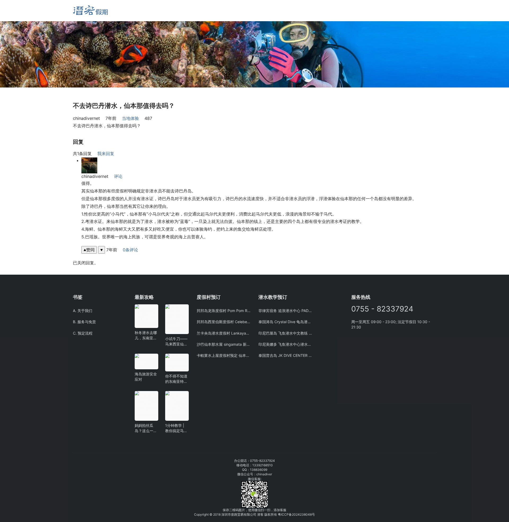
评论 (118, 176)
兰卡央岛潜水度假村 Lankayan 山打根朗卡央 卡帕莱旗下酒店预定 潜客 (224, 333)
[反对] (101, 250)
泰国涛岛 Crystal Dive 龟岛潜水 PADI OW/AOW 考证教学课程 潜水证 (285, 321)
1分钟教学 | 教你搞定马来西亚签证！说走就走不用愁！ (176, 428)
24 (298, 514)
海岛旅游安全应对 (146, 376)
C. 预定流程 (83, 333)
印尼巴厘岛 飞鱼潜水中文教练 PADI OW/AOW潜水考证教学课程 (285, 333)
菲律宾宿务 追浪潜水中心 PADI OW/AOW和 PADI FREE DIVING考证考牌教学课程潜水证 (285, 310)
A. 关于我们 (82, 310)
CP (286, 514)
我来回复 (105, 153)
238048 (306, 514)
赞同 (90, 249)
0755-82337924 (262, 461)
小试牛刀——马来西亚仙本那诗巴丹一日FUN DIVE (176, 341)
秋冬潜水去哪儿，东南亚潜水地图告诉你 (146, 335)
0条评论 (130, 249)
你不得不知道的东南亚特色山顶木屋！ (176, 379)
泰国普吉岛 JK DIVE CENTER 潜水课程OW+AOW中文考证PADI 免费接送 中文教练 (285, 355)
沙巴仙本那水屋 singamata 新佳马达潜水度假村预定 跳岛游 (224, 344)
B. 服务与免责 (84, 321)
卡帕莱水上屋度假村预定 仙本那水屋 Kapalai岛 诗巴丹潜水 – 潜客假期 (224, 355)
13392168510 (262, 465)
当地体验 (130, 118)
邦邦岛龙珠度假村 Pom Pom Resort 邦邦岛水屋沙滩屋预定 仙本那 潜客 (224, 310)
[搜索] (137, 10)
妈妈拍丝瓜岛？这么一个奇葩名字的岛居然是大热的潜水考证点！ (146, 428)
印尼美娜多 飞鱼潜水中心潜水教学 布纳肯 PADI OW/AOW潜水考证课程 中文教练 (285, 344)
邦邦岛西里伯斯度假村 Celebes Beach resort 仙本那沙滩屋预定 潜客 (224, 321)
